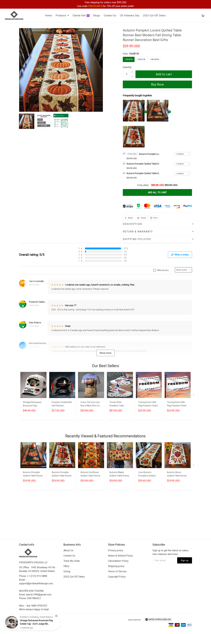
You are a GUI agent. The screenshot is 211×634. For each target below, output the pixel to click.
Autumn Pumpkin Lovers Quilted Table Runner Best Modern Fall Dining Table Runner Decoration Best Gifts (149, 154)
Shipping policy (116, 566)
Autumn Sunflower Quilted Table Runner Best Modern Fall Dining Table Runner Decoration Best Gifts (90, 474)
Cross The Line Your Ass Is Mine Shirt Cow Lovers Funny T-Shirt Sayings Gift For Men (90, 404)
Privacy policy (115, 550)
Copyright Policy (117, 576)
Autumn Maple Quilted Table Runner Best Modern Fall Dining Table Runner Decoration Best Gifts (119, 474)
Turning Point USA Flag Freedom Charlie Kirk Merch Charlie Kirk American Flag (148, 404)
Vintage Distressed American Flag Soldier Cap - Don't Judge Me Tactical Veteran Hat (32, 404)
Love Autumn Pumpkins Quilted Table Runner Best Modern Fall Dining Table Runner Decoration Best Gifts (148, 474)
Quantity (127, 67)
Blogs (96, 15)
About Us (68, 550)
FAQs (66, 566)
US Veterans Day (129, 15)
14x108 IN (154, 59)
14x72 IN (141, 59)
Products (61, 15)
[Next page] (193, 395)
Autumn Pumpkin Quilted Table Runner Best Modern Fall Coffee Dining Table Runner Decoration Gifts (143, 173)
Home (48, 15)
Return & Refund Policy (120, 555)
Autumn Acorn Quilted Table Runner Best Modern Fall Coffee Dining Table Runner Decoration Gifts (177, 474)
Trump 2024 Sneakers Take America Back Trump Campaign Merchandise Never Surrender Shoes (119, 404)
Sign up (185, 560)
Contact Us (110, 15)
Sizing (66, 571)
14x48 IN (134, 53)
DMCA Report (134, 620)
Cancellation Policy (118, 560)
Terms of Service (117, 571)
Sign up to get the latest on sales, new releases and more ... (170, 552)
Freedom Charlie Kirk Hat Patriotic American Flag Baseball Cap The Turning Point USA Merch (62, 404)
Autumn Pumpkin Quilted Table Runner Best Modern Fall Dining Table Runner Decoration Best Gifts (143, 164)
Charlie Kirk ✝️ (81, 15)
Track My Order (71, 560)
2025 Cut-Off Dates (154, 15)
